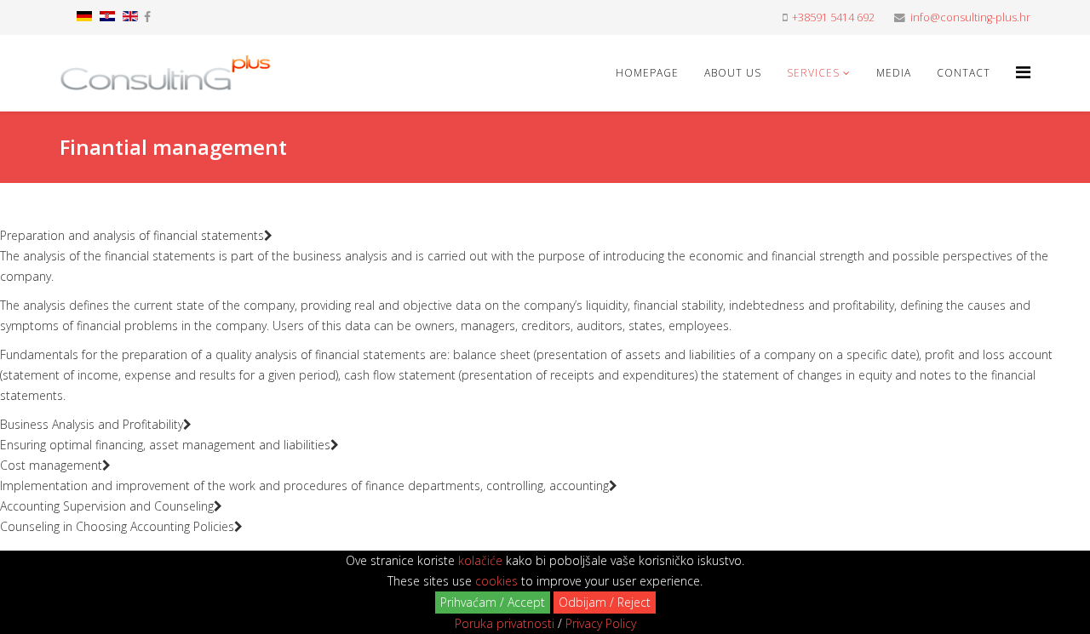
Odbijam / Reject (605, 602)
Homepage (647, 73)
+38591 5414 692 (833, 17)
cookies (496, 581)
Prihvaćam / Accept (492, 602)
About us (732, 73)
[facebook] (147, 17)
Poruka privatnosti (504, 623)
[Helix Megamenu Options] (1023, 72)
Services (813, 73)
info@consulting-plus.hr (970, 17)
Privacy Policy (600, 623)
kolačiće (480, 560)
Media (893, 73)
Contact (963, 73)
